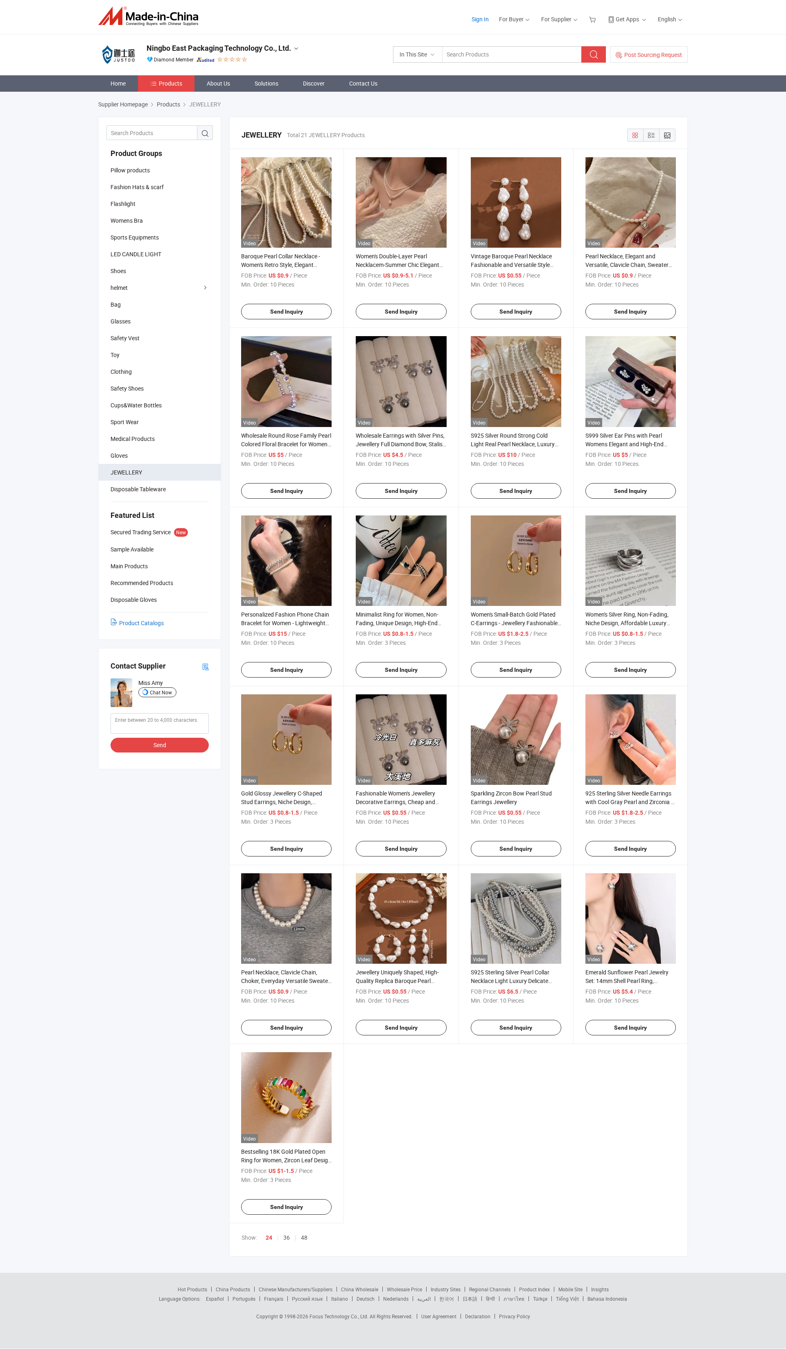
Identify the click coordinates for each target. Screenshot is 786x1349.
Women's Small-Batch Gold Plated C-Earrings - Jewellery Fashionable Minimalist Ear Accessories (514, 622)
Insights (600, 1289)
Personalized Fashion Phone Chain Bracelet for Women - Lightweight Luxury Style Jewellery (285, 622)
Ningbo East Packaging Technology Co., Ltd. (219, 48)
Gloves (119, 455)
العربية (424, 1298)
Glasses (121, 321)
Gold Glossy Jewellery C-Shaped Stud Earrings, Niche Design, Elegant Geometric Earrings (281, 801)
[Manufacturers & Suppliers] (150, 16)
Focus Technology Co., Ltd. (339, 1316)
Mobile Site (570, 1289)
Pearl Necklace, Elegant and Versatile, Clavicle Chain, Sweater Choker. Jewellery (627, 264)
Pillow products (130, 170)
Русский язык (307, 1298)
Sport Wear (125, 422)
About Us (218, 83)
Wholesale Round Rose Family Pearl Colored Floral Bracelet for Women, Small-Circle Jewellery (286, 444)
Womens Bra (127, 220)
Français (273, 1298)
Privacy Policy (514, 1316)
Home (118, 83)
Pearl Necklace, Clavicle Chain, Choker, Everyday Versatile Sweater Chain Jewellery (285, 980)
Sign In (480, 19)
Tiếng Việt (567, 1298)
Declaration (477, 1316)
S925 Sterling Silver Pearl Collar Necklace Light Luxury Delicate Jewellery (510, 980)
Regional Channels (489, 1289)
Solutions (266, 83)
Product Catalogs (141, 623)
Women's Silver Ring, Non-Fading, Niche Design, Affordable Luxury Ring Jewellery (627, 622)
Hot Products (192, 1289)
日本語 (470, 1298)
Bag (116, 304)
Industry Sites (446, 1289)
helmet (119, 287)
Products (170, 83)
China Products (233, 1289)
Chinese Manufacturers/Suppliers (295, 1289)
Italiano (339, 1298)
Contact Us (363, 83)
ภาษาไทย (514, 1298)
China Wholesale (359, 1289)
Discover (314, 83)
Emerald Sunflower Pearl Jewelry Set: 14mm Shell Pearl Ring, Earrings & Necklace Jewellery (627, 980)
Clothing (121, 371)
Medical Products (133, 439)
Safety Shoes (127, 388)
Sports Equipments (135, 237)
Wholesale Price (404, 1289)
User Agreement (438, 1316)
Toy (115, 355)
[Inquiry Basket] (593, 19)
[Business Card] (205, 666)
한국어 (446, 1298)
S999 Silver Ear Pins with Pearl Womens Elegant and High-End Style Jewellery (624, 444)
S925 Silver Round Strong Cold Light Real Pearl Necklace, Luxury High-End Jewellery (513, 444)
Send (160, 745)
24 (269, 1237)
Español (215, 1298)
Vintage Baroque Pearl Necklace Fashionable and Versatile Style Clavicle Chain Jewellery (511, 264)
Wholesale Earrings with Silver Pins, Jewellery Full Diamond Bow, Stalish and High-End (401, 444)
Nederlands (396, 1298)
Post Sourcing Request (653, 55)
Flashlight (123, 204)
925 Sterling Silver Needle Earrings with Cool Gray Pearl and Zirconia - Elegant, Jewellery (629, 801)
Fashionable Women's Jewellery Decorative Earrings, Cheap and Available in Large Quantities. (395, 801)
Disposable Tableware (138, 489)
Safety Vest (125, 338)
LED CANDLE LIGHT (136, 254)
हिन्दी (490, 1298)
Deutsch (366, 1298)
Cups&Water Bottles (136, 405)
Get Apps (627, 19)
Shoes (118, 271)
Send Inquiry (286, 311)
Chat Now (161, 692)
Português (244, 1298)
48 (304, 1237)
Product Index (534, 1289)
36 (286, 1237)
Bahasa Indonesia (607, 1298)
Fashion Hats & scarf (137, 187)
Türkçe (540, 1298)
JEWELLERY (126, 472)
